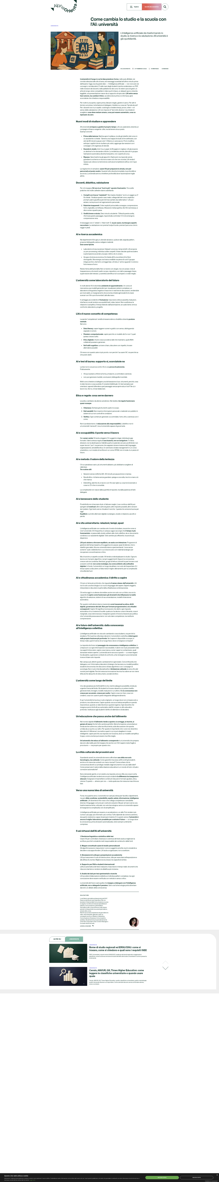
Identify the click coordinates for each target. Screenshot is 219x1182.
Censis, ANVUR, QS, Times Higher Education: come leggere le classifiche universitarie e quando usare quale (116, 973)
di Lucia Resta (125, 68)
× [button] (217, 1175)
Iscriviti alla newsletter (152, 7)
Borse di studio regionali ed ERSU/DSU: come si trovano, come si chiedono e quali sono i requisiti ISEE (118, 949)
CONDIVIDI (165, 68)
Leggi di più (32, 1180)
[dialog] (109, 1177)
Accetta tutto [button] (162, 1177)
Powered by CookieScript (211, 1181)
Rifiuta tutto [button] (197, 1177)
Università (54, 26)
